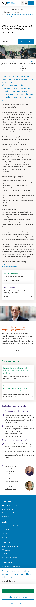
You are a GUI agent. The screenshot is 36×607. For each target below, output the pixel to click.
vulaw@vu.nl (29, 417)
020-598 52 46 (9, 486)
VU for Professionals (18, 9)
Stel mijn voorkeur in (18, 603)
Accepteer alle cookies (18, 591)
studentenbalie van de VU (13, 436)
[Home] (2, 9)
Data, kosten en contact (9, 267)
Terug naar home (26, 41)
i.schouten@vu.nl (28, 451)
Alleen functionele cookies (18, 597)
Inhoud (4, 264)
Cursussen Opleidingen (12, 12)
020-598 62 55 (9, 471)
